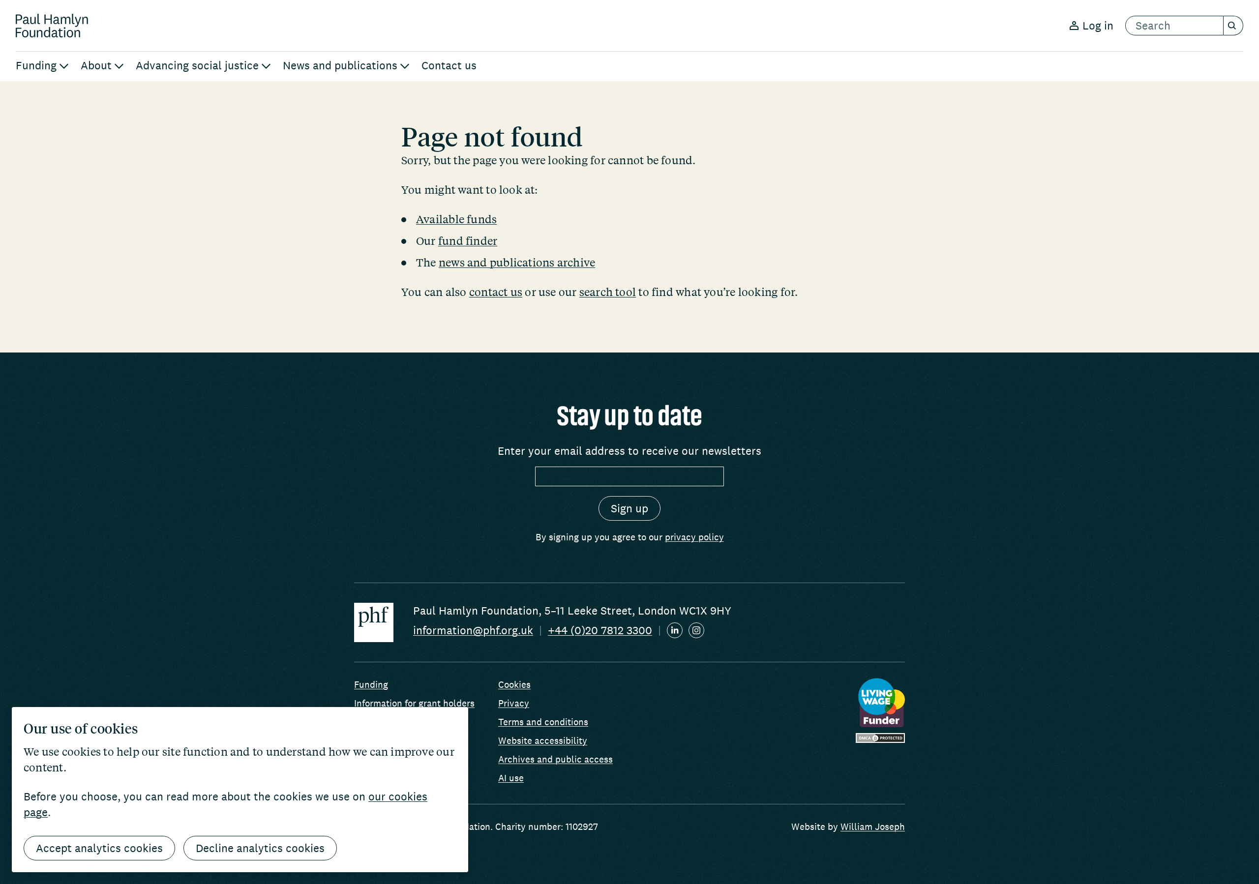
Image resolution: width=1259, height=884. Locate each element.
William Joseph (872, 826)
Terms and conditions (543, 722)
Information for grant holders (414, 703)
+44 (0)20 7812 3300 (600, 630)
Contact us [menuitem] (449, 65)
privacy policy (694, 537)
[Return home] (52, 25)
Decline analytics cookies (260, 848)
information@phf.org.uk (473, 630)
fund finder (467, 240)
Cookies (514, 684)
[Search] (1233, 25)
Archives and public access (555, 759)
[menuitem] (42, 66)
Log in (1097, 25)
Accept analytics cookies (99, 848)
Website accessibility (542, 740)
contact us (495, 291)
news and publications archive (517, 262)
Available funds (456, 218)
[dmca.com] (880, 738)
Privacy (513, 703)
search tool (607, 291)
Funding (371, 684)
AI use (511, 778)
